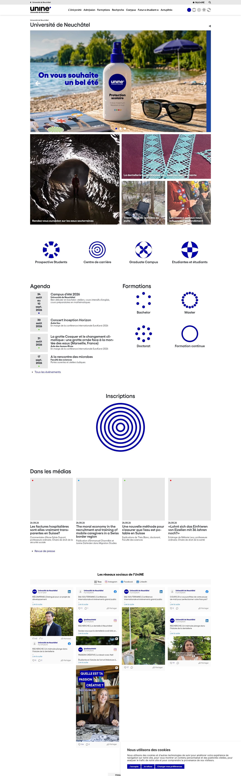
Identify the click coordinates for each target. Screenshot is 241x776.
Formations (103, 9)
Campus (131, 9)
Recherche (118, 9)
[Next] (203, 83)
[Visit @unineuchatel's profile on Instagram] (80, 619)
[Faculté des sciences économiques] (208, 10)
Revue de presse (45, 551)
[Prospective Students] (51, 250)
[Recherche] (210, 2)
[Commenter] (130, 667)
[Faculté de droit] (203, 10)
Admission (89, 9)
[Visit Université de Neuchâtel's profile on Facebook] (80, 591)
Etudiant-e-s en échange (120, 422)
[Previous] (38, 83)
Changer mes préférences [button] (169, 766)
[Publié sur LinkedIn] (69, 591)
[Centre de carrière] (97, 250)
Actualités (166, 9)
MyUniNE (199, 2)
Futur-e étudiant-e (148, 9)
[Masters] (189, 301)
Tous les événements (48, 371)
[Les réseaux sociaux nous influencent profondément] (189, 203)
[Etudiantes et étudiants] (189, 250)
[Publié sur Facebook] (115, 591)
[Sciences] (198, 10)
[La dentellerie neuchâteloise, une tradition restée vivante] (166, 156)
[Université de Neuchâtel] (40, 10)
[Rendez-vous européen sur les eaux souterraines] (75, 179)
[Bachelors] (143, 301)
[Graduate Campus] (143, 250)
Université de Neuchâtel (41, 2)
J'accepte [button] (133, 766)
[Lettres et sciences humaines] (193, 10)
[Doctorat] (143, 334)
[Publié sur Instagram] (115, 619)
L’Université (74, 9)
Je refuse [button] (148, 766)
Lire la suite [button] (37, 604)
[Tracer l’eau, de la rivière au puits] (143, 203)
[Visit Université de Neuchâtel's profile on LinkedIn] (34, 591)
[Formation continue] (189, 334)
